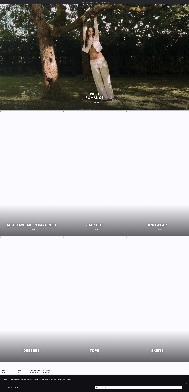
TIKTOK (17, 372)
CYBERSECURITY (47, 374)
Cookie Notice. (7, 382)
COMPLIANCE (46, 372)
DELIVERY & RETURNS (35, 370)
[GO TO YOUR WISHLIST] (181, 6)
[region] (94, 383)
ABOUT (4, 370)
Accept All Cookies (102, 387)
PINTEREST (18, 374)
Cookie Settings (13, 387)
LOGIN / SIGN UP (171, 6)
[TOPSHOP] (13, 6)
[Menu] (4, 6)
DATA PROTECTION (47, 370)
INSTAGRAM (18, 370)
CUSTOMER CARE (34, 372)
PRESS (3, 372)
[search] (178, 6)
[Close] (186, 383)
